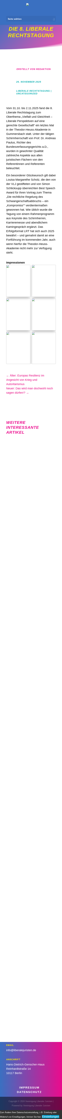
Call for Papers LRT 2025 (32, 930)
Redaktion (43, 69)
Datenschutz (29, 1092)
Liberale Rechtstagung (33, 91)
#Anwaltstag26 (40, 451)
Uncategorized (27, 93)
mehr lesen (47, 481)
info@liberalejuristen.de (21, 1050)
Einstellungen (50, 1116)
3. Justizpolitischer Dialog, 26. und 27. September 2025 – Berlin (33, 841)
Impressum (29, 1087)
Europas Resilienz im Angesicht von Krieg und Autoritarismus (32, 650)
